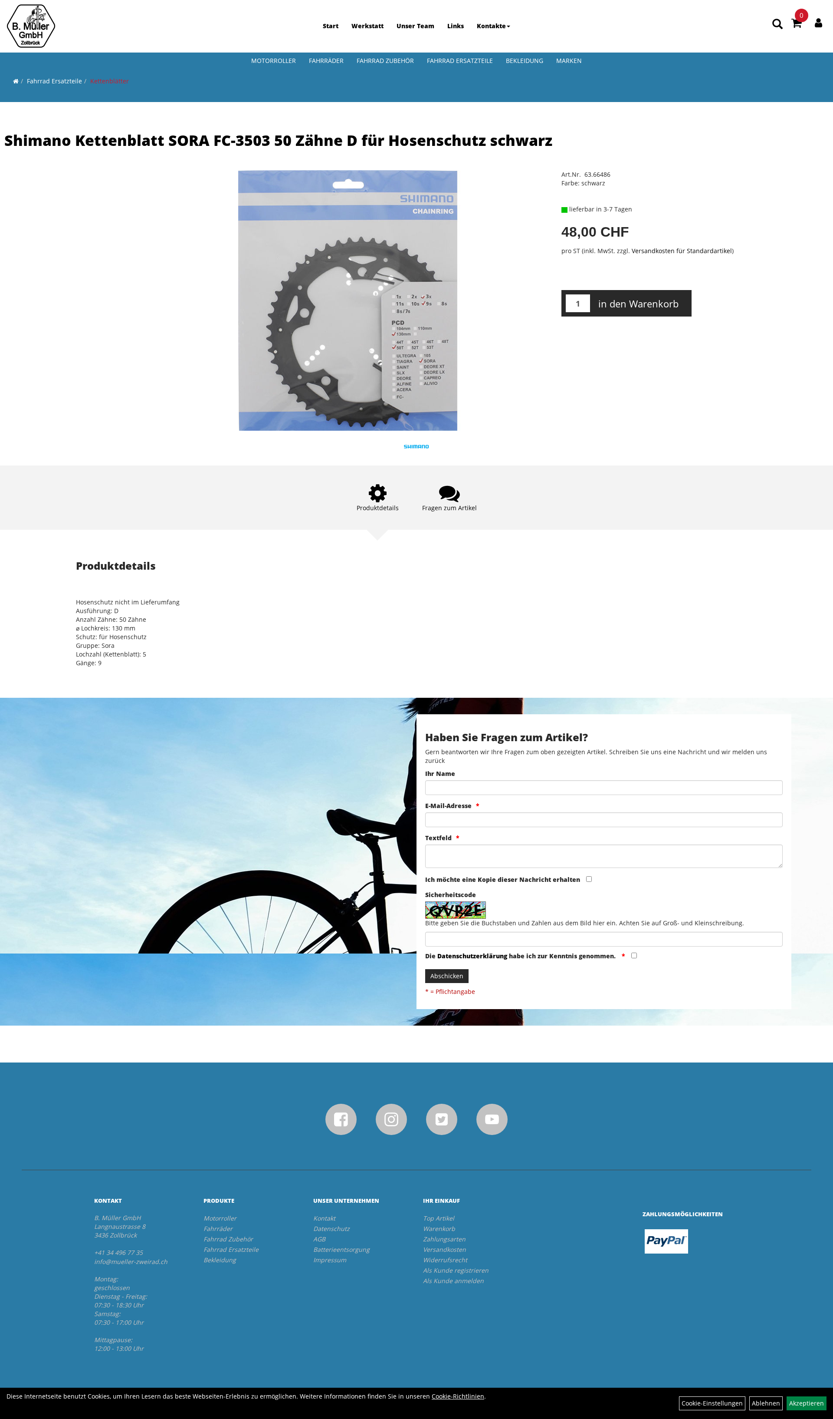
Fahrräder (326, 60)
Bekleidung (524, 60)
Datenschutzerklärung (472, 956)
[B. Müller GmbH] (31, 26)
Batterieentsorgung (341, 1249)
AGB (319, 1239)
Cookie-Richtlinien (458, 1396)
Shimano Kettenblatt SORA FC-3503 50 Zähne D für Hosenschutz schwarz (278, 140)
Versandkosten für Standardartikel (682, 251)
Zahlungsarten (444, 1239)
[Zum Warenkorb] (796, 24)
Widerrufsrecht (445, 1260)
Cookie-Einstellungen (712, 1403)
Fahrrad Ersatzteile (460, 60)
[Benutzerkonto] (818, 22)
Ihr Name (440, 773)
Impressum (329, 1260)
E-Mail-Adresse (448, 806)
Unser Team (415, 26)
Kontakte (491, 26)
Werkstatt (367, 26)
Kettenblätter (109, 81)
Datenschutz (331, 1228)
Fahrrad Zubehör (385, 60)
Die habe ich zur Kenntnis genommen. (521, 956)
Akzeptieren (806, 1403)
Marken (569, 60)
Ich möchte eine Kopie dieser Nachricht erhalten (502, 879)
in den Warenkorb (638, 303)
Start (330, 26)
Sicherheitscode (450, 895)
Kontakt (324, 1218)
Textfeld (438, 838)
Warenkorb (439, 1228)
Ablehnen (766, 1403)
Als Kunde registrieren (456, 1270)
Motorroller (273, 60)
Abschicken (446, 976)
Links (455, 26)
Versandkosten (444, 1249)
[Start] (16, 81)
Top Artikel (438, 1218)
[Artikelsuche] (777, 24)
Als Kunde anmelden (453, 1281)
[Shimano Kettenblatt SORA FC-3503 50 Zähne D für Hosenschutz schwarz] (347, 300)
